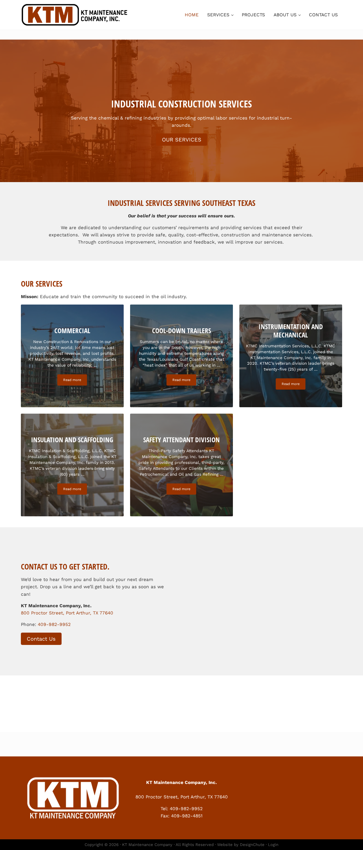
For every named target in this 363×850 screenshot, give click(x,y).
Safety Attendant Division (181, 440)
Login (273, 844)
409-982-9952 (54, 624)
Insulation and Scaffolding (72, 440)
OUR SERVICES (181, 139)
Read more (75, 381)
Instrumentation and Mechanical (291, 330)
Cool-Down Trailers (181, 330)
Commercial (72, 330)
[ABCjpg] (181, 702)
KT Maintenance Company (147, 844)
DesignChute (252, 844)
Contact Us (41, 639)
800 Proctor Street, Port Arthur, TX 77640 (67, 613)
